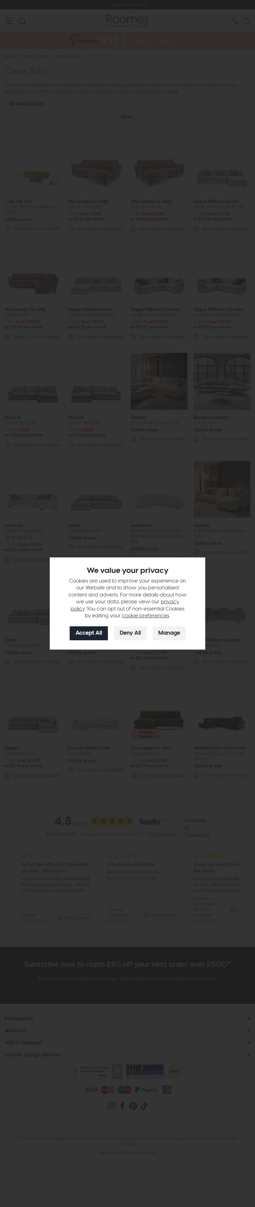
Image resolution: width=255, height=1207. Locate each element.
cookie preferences (145, 615)
